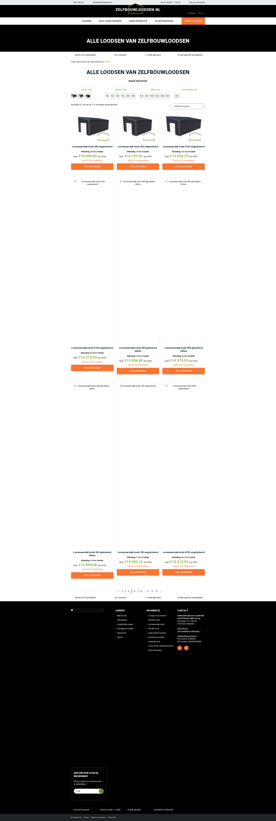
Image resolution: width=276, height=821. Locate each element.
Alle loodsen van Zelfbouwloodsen (90, 62)
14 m (162, 96)
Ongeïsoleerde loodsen (157, 633)
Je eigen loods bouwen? (157, 615)
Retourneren (121, 633)
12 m (157, 96)
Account (201, 13)
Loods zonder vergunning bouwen (161, 646)
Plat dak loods (153, 628)
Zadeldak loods (154, 620)
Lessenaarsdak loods (156, 624)
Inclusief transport (82, 809)
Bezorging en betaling (125, 628)
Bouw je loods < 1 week (110, 809)
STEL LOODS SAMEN (92, 166)
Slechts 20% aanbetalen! (85, 55)
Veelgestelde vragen (125, 624)
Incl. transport (120, 55)
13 (156, 591)
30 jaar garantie (134, 809)
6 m (117, 96)
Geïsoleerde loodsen (156, 637)
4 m (107, 96)
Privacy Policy (112, 817)
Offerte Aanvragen (193, 21)
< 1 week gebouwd (153, 55)
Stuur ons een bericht (197, 2)
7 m (123, 96)
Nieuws (120, 637)
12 (152, 591)
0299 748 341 (78, 2)
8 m (128, 96)
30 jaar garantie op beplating (190, 55)
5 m (112, 96)
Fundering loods (154, 641)
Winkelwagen (122, 620)
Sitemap (86, 817)
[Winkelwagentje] (192, 11)
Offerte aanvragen (155, 650)
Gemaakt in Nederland (163, 809)
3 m (177, 96)
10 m (133, 96)
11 (148, 591)
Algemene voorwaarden (98, 817)
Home (73, 62)
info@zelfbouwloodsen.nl (102, 2)
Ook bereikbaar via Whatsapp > (188, 631)
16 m (167, 96)
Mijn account (121, 615)
